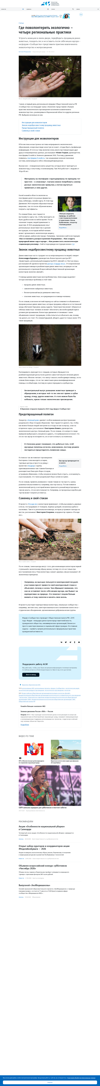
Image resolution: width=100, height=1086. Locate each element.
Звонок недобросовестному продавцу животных (41, 125)
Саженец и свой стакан (31, 131)
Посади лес (32, 504)
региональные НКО (28, 688)
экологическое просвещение (54, 690)
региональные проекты (42, 688)
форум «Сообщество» (58, 688)
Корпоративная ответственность (35, 810)
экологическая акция (72, 688)
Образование (36, 897)
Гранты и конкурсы (38, 878)
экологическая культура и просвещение (31, 690)
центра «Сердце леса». (56, 264)
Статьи (21, 23)
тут (73, 244)
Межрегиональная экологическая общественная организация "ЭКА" (53, 699)
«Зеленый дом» (33, 420)
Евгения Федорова (25, 52)
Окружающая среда (38, 52)
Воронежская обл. (35, 685)
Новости (21, 858)
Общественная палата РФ (27, 701)
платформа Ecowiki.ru (36, 158)
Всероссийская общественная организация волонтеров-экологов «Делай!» (46, 693)
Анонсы (21, 839)
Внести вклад (31, 675)
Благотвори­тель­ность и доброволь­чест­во (45, 839)
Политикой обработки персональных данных (81, 1078)
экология (67, 690)
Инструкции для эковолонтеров (34, 122)
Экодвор (31, 466)
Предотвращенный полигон (33, 128)
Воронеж (25, 685)
